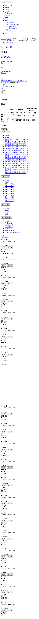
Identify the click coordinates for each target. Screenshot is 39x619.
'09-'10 (3, 265)
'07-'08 (3, 337)
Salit (6, 17)
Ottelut (7, 9)
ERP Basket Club (12, 232)
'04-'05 (3, 485)
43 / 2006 (16, 154)
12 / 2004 (16, 163)
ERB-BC (9, 228)
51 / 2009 (16, 143)
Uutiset (11, 22)
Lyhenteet (12, 26)
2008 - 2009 (10, 197)
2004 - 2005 (10, 189)
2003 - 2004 (10, 188)
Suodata (4, 129)
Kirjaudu (8, 30)
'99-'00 (3, 592)
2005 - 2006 (10, 191)
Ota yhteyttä (13, 28)
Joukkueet (8, 13)
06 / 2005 (16, 160)
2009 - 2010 (10, 199)
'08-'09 (3, 301)
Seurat (7, 11)
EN (6, 33)
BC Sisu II (9, 227)
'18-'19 (3, 247)
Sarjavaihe (9, 42)
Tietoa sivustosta (14, 24)
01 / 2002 (16, 169)
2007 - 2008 (10, 195)
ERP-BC (9, 230)
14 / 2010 (16, 141)
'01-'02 (3, 556)
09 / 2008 (16, 148)
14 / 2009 (16, 145)
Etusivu (3, 39)
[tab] (19, 249)
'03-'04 (3, 521)
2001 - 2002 (10, 186)
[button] (19, 356)
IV (8, 247)
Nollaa (3, 236)
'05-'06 (3, 449)
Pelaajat (7, 15)
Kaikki (7, 135)
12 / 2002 (16, 167)
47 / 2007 (16, 150)
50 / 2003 (16, 165)
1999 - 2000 (10, 184)
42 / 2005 (16, 158)
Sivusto (7, 20)
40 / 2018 (16, 139)
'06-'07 (3, 414)
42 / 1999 (16, 173)
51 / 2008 (16, 146)
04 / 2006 (16, 156)
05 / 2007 (16, 152)
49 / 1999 (16, 171)
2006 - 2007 (10, 193)
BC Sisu (9, 225)
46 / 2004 (16, 161)
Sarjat (7, 7)
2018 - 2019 (10, 201)
